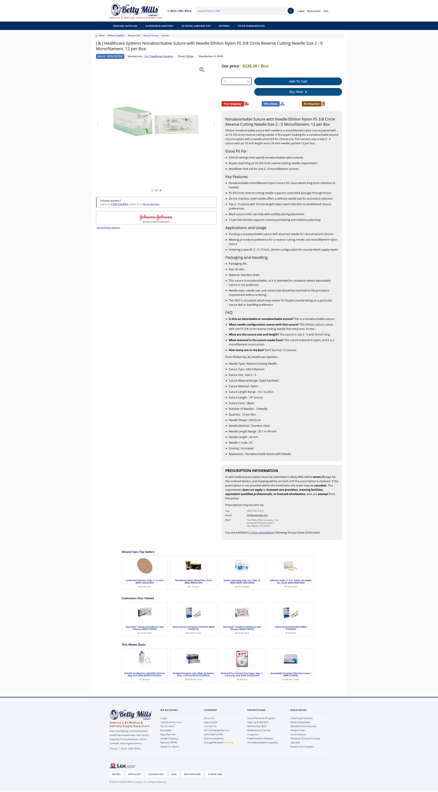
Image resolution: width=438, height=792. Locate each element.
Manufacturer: (135, 56)
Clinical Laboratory (196, 25)
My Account (314, 10)
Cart (325, 10)
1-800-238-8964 (180, 10)
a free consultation (262, 532)
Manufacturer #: (207, 56)
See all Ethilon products (108, 227)
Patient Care (298, 730)
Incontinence (298, 734)
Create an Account (171, 722)
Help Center (211, 722)
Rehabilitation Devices (303, 726)
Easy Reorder (168, 734)
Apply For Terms (169, 746)
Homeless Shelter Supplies (262, 742)
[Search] (291, 11)
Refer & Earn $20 (257, 726)
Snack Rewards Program (261, 718)
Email (228, 515)
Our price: (231, 66)
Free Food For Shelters (260, 738)
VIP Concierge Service (216, 730)
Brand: (181, 56)
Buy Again (166, 730)
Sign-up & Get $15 (257, 722)
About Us (209, 718)
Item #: (101, 56)
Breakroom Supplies (302, 746)
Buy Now (296, 92)
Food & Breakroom (251, 25)
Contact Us (210, 726)
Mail (227, 520)
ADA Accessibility (214, 738)
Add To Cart (298, 81)
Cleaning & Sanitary (159, 25)
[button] (100, 128)
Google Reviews (219, 742)
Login (163, 718)
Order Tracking (169, 738)
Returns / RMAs (168, 742)
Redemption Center (259, 730)
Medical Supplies (125, 25)
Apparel (224, 25)
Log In (301, 10)
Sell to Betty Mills (213, 734)
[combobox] (237, 81)
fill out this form (151, 204)
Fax (227, 511)
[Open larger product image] (156, 124)
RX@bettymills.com (257, 515)
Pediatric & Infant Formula (305, 738)
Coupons (252, 734)
